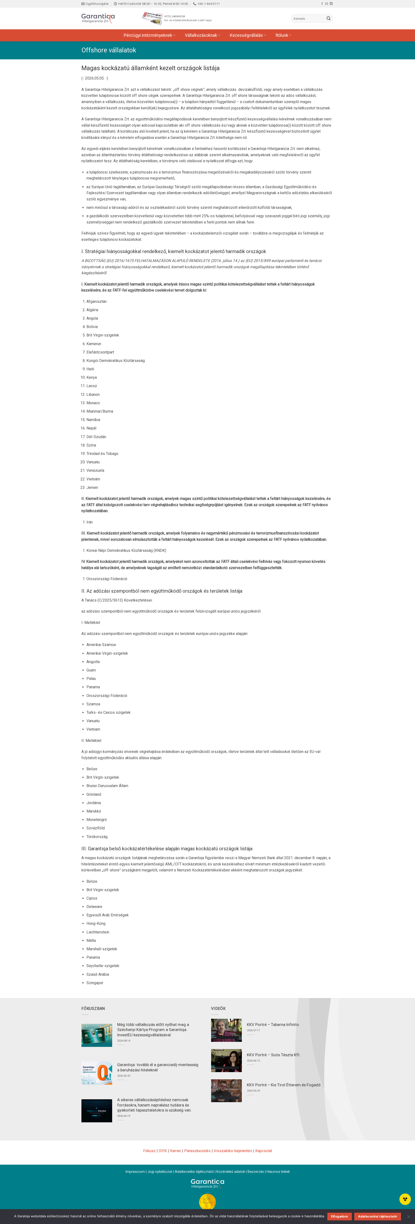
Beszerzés (256, 1172)
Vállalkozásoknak (201, 35)
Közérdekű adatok (230, 1172)
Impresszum (135, 1172)
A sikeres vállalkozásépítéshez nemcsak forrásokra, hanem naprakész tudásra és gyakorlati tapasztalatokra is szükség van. (154, 1105)
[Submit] (328, 18)
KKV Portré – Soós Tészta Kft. (273, 1055)
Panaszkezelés (197, 1151)
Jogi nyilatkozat (159, 1172)
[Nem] (408, 1218)
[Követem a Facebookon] (322, 3)
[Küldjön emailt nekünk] (326, 3)
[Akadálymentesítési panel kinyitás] (405, 1199)
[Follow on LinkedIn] (331, 3)
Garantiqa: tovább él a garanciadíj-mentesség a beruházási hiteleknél (157, 1067)
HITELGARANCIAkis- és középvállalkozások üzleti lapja (188, 18)
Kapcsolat (263, 1151)
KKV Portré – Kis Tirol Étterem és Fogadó (284, 1085)
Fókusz (149, 1151)
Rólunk (282, 35)
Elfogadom (339, 1216)
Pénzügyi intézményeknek (148, 35)
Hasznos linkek (278, 1172)
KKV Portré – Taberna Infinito (273, 1024)
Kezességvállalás (246, 35)
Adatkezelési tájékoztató (194, 1172)
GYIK (163, 1151)
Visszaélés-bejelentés (233, 1151)
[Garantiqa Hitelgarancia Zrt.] (105, 18)
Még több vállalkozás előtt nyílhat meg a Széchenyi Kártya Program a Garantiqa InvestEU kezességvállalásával (153, 1029)
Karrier (175, 1151)
